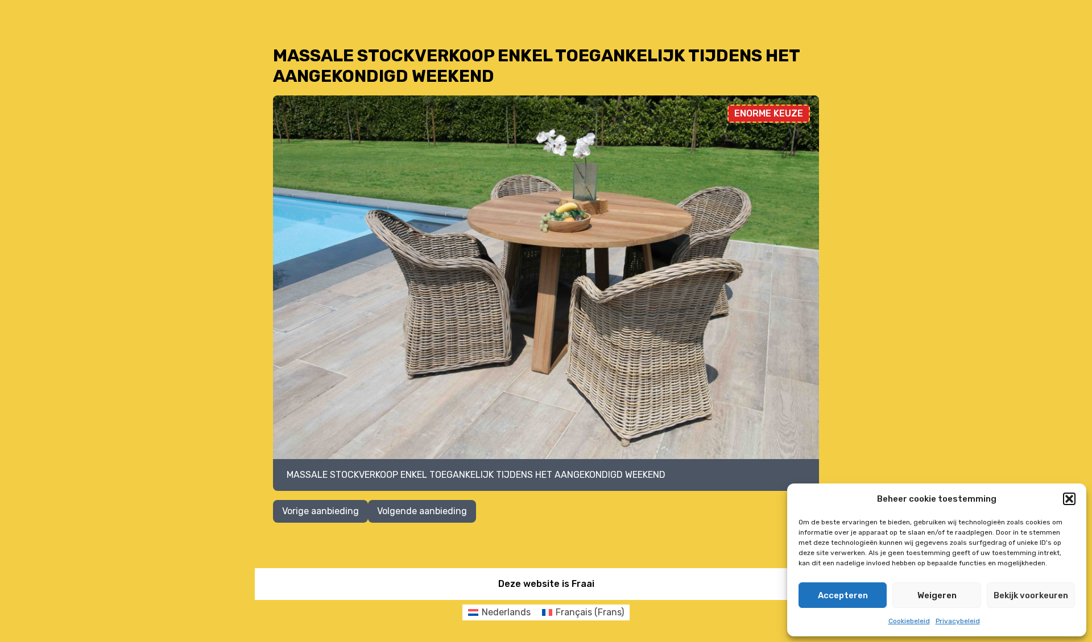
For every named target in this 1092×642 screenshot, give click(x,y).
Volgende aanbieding (422, 511)
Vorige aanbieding (320, 511)
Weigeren (937, 595)
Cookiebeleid (909, 621)
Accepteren (843, 595)
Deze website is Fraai (546, 583)
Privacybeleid (958, 621)
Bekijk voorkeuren (1031, 595)
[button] (1069, 499)
